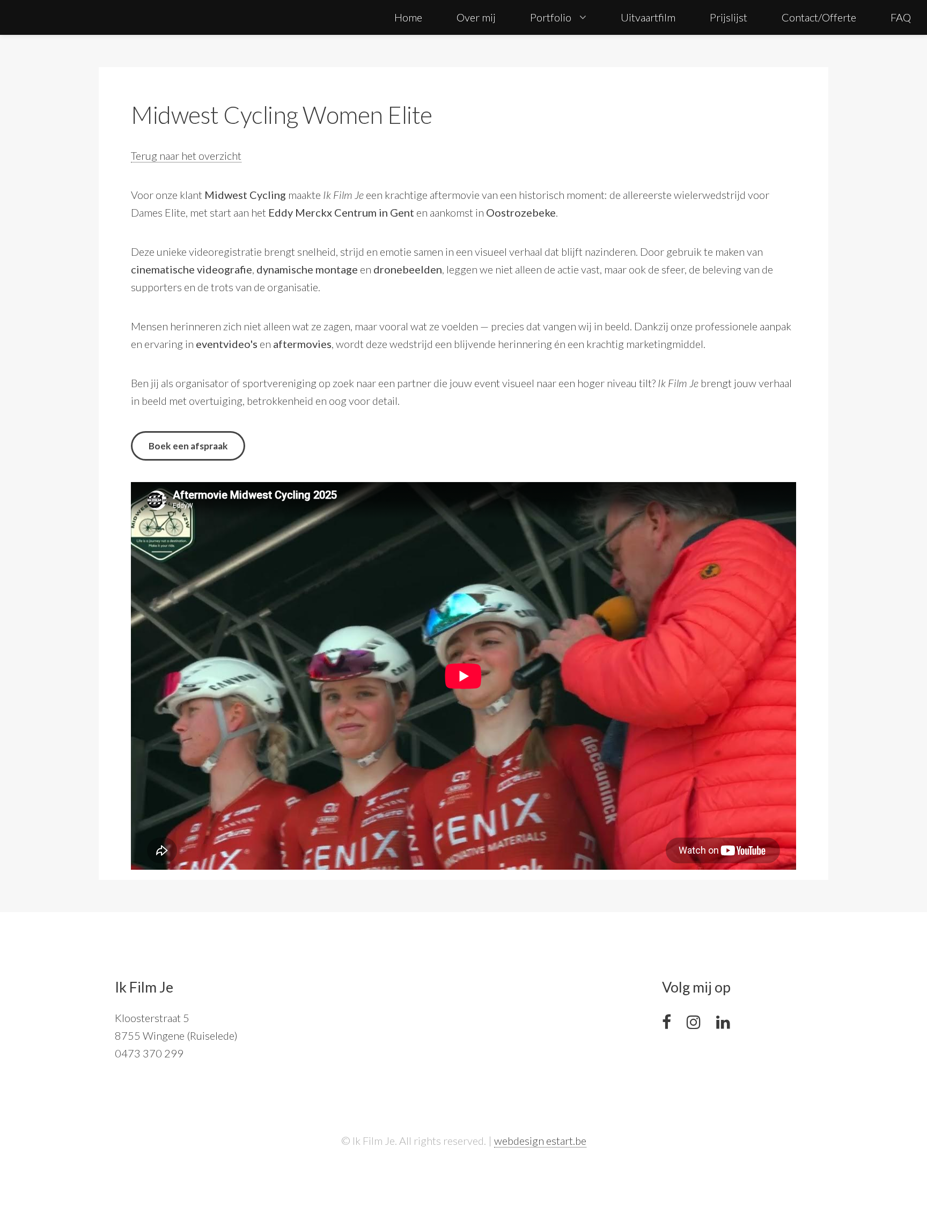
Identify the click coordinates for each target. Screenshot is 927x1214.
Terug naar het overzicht (186, 155)
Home (408, 17)
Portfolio (550, 17)
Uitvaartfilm (648, 17)
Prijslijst (728, 17)
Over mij (476, 17)
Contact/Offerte (819, 17)
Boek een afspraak (188, 445)
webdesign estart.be (540, 1140)
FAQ (901, 17)
